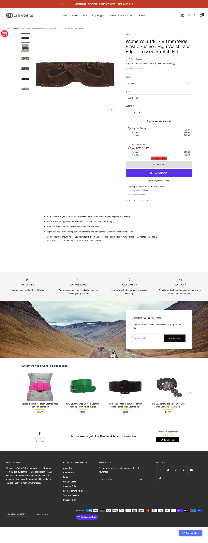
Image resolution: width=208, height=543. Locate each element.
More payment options (159, 180)
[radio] (159, 131)
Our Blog (141, 15)
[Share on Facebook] (134, 201)
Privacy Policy (69, 499)
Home (8, 28)
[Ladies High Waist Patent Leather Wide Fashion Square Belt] (40, 387)
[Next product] (191, 393)
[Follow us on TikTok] (160, 478)
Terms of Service (71, 495)
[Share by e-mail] (147, 200)
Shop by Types (98, 15)
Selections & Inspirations (120, 15)
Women (75, 15)
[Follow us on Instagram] (176, 470)
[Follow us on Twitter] (168, 470)
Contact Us (68, 472)
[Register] (141, 480)
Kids (85, 15)
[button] (190, 533)
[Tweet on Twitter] (143, 201)
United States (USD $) (16, 514)
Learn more (128, 4)
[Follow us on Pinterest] (183, 470)
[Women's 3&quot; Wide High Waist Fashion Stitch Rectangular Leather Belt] (125, 387)
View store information (138, 194)
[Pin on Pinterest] (138, 201)
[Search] (189, 15)
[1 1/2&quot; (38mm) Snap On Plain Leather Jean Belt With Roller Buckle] (82, 387)
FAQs (65, 477)
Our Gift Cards (69, 481)
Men (65, 15)
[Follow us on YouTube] (191, 470)
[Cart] (201, 15)
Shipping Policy (70, 486)
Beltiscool (131, 34)
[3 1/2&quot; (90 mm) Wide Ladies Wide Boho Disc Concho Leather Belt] (168, 387)
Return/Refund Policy (73, 490)
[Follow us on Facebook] (160, 470)
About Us (67, 468)
